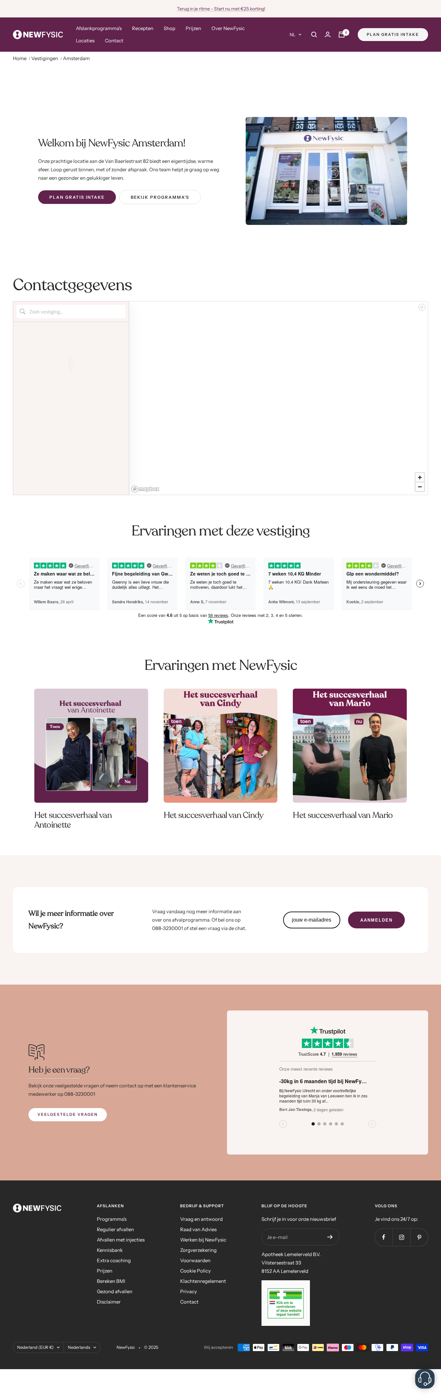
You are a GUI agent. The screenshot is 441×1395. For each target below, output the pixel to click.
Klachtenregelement (203, 1281)
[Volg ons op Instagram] (401, 1237)
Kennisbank (110, 1250)
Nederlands (79, 1347)
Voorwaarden (195, 1260)
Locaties (85, 40)
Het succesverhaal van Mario (343, 815)
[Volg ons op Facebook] (384, 1237)
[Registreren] (330, 1237)
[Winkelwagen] (341, 34)
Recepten (142, 28)
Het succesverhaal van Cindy (214, 815)
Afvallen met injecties (121, 1240)
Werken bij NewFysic (203, 1240)
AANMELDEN (376, 920)
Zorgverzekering (198, 1250)
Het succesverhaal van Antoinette (73, 819)
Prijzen (193, 28)
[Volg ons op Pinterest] (419, 1237)
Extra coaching (114, 1260)
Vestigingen (45, 58)
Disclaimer (109, 1302)
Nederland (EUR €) (35, 1347)
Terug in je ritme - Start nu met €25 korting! (221, 9)
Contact (114, 40)
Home (20, 58)
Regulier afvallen (115, 1229)
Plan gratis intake (393, 34)
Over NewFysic (228, 28)
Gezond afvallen (114, 1291)
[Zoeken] (314, 34)
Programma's (112, 1219)
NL (292, 34)
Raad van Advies (198, 1229)
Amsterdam (76, 58)
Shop (169, 28)
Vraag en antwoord (201, 1219)
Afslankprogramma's (99, 28)
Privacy (188, 1291)
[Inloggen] (328, 34)
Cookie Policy (195, 1271)
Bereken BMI (111, 1281)
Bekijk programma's (160, 197)
